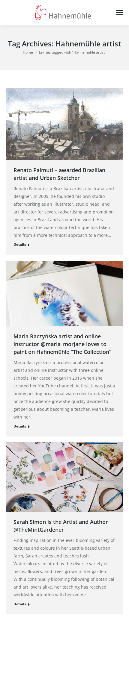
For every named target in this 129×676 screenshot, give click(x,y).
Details (20, 244)
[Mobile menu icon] (119, 12)
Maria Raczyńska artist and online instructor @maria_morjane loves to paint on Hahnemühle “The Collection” (62, 344)
